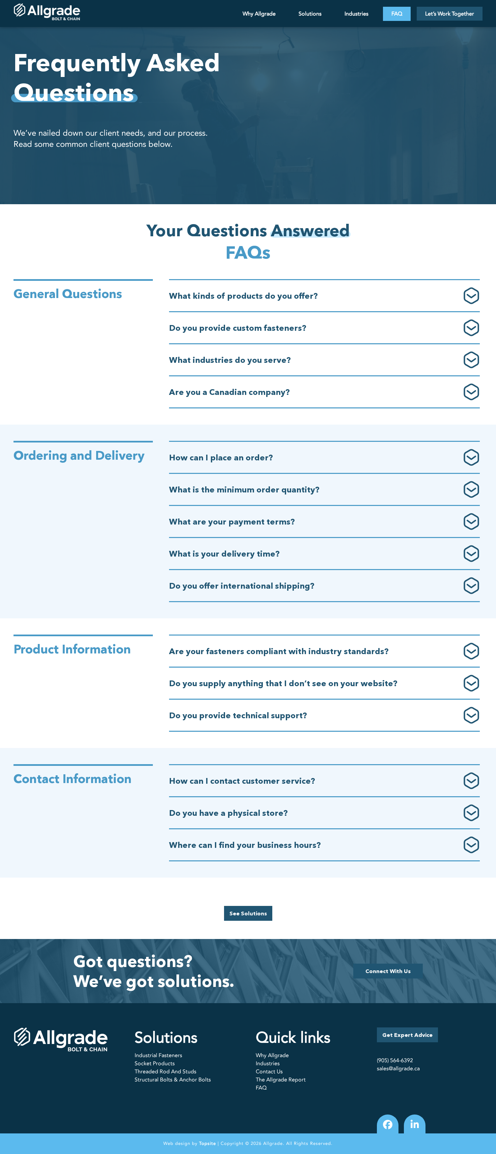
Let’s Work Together (449, 14)
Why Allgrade (259, 14)
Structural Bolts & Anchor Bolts (173, 1079)
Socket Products (155, 1063)
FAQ (396, 14)
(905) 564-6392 (395, 1060)
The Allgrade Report (281, 1079)
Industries (356, 14)
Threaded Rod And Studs (165, 1071)
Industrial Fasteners (158, 1055)
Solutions (310, 14)
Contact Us (269, 1071)
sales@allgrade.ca (398, 1068)
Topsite (207, 1143)
